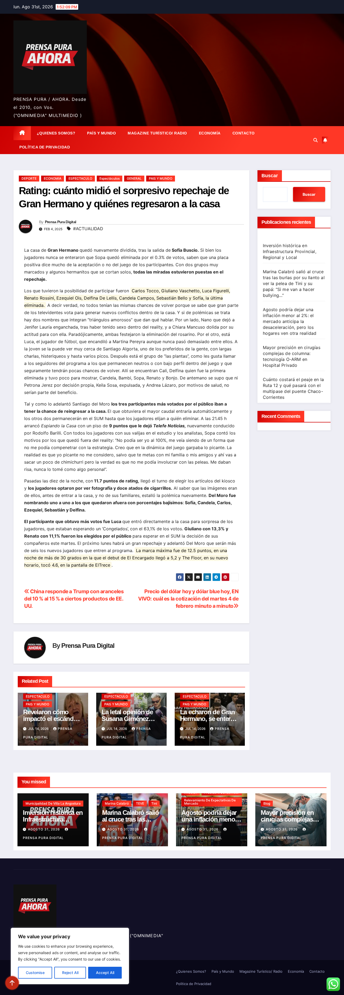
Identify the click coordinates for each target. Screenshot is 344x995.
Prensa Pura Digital (60, 222)
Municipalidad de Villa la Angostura (53, 803)
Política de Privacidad (44, 147)
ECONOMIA (52, 178)
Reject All (70, 972)
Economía (210, 133)
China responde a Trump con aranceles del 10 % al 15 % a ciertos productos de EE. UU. (74, 598)
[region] (70, 956)
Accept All (105, 972)
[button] (315, 140)
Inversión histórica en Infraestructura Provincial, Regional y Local (289, 251)
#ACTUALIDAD (88, 228)
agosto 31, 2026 (44, 829)
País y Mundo (101, 133)
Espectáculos (109, 178)
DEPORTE (29, 178)
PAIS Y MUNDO (160, 178)
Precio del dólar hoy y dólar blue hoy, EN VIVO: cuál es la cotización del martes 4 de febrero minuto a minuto (188, 598)
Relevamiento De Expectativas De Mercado (210, 801)
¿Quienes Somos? (56, 133)
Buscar (269, 175)
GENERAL (134, 178)
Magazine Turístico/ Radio (157, 133)
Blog (266, 803)
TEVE (140, 803)
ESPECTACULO (80, 178)
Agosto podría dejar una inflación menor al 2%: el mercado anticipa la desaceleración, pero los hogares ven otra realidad (290, 321)
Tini (154, 803)
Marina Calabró (117, 803)
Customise (35, 972)
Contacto (243, 133)
